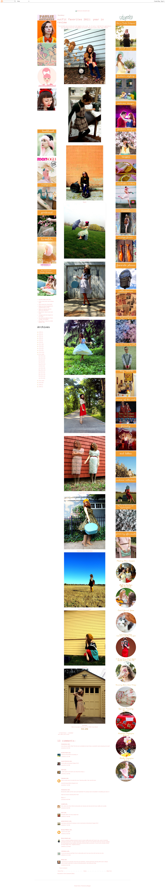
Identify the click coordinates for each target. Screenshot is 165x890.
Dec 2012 (41, 356)
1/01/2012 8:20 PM (65, 799)
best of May (86, 318)
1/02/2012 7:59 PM (65, 825)
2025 (40, 332)
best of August (86, 493)
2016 (40, 346)
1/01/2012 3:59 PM (65, 773)
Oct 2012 (41, 360)
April (62, 769)
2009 (40, 384)
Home (85, 871)
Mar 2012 (41, 374)
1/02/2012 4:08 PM (65, 816)
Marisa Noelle (64, 838)
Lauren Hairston (65, 761)
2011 (40, 380)
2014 (40, 350)
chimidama (64, 851)
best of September (87, 551)
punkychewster (65, 821)
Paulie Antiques (63, 732)
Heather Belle (64, 752)
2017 (40, 344)
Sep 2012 (41, 362)
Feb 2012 (41, 376)
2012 (40, 354)
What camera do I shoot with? (45, 304)
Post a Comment (63, 868)
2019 (40, 340)
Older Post (109, 871)
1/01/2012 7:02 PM (65, 785)
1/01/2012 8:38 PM (65, 808)
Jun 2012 (41, 368)
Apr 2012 (41, 372)
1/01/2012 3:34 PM (65, 765)
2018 (40, 342)
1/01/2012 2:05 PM (65, 748)
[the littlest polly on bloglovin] (45, 266)
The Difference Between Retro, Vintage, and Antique (46, 318)
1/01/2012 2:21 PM (65, 756)
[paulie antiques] (83, 11)
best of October (87, 609)
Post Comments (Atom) (69, 873)
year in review (66, 734)
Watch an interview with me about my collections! (45, 310)
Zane (62, 812)
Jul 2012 (41, 366)
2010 (40, 382)
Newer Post (60, 871)
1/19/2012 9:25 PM (65, 865)
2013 (40, 352)
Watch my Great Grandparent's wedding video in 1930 (46, 306)
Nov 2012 (41, 358)
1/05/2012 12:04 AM (66, 846)
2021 (40, 336)
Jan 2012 (41, 378)
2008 (40, 386)
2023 (40, 334)
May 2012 (41, 370)
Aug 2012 (41, 364)
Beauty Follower (65, 829)
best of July (86, 434)
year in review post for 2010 (84, 727)
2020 (40, 338)
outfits (61, 734)
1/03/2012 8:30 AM (65, 833)
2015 (40, 348)
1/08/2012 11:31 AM (65, 855)
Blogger (89, 885)
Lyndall (63, 804)
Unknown (63, 778)
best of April (86, 260)
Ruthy (62, 859)
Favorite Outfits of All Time (45, 299)
